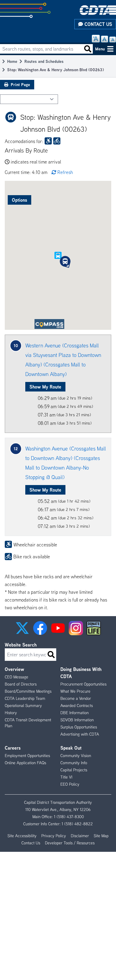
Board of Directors (21, 684)
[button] (65, 261)
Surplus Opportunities (78, 727)
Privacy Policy (53, 835)
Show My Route (45, 386)
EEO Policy (69, 784)
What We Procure (75, 691)
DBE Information (74, 712)
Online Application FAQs (25, 762)
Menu (100, 49)
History (11, 712)
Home (12, 61)
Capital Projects (73, 770)
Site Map (101, 835)
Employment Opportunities (27, 755)
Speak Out (70, 748)
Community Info (73, 762)
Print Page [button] (20, 84)
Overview (14, 669)
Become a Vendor (75, 698)
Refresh (65, 172)
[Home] (98, 10)
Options (19, 200)
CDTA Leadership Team (25, 698)
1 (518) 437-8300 (69, 816)
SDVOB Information (77, 719)
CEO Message (16, 677)
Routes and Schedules (44, 61)
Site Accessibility (22, 835)
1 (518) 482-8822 (77, 823)
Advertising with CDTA (79, 734)
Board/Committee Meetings (28, 691)
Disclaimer (80, 835)
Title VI (66, 777)
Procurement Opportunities (83, 684)
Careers (13, 748)
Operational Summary (23, 705)
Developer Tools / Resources (70, 843)
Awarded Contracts (76, 705)
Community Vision (75, 755)
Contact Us (97, 24)
